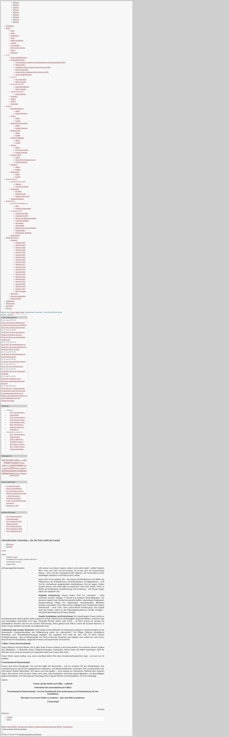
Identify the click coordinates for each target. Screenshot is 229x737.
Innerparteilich (15, 235)
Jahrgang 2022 (20, 252)
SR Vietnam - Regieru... (17, 444)
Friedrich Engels (20, 194)
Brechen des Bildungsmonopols (25, 218)
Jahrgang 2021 (20, 255)
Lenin (21, 460)
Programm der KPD (21, 70)
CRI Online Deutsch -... (17, 442)
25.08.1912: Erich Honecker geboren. (13, 361)
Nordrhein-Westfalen (17, 138)
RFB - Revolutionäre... (17, 425)
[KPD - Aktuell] (6, 727)
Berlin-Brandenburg (17, 109)
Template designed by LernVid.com (29, 734)
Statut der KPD (20, 65)
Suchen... (4, 315)
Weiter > (9, 720)
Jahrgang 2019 (20, 260)
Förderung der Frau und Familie (25, 228)
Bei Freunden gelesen (18, 48)
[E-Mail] (9, 547)
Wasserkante (15, 172)
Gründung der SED (21, 213)
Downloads (14, 104)
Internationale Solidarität (23, 233)
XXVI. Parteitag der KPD (14, 531)
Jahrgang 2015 (20, 269)
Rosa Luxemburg (20, 468)
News (17, 206)
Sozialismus (21, 471)
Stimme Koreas (15, 437)
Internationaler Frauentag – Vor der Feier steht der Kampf (31, 540)
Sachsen (13, 145)
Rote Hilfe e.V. (14, 429)
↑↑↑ (2, 732)
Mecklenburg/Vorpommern (19, 123)
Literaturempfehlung (17, 199)
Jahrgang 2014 (20, 272)
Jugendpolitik (19, 225)
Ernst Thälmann (21, 473)
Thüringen (14, 165)
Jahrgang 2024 (20, 247)
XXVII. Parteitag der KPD (14, 529)
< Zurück (9, 717)
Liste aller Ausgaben (22, 186)
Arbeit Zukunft (14, 415)
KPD (12, 468)
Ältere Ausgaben (20, 291)
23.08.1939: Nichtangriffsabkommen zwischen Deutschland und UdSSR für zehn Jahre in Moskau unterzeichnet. (13, 325)
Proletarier (15, 463)
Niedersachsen (16, 130)
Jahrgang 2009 (20, 284)
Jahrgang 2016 (20, 267)
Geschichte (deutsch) (22, 87)
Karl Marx (18, 191)
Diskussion (14, 53)
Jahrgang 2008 (20, 286)
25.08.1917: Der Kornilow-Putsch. (12, 366)
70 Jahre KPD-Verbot (13, 486)
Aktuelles (18, 184)
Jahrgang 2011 (20, 279)
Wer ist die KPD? (20, 79)
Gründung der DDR (21, 216)
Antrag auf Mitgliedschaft (19, 57)
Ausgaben (14, 240)
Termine (13, 101)
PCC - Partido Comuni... (17, 447)
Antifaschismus (8, 473)
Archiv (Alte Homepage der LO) (25, 160)
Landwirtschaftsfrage (22, 221)
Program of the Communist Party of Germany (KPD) (32, 72)
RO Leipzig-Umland (21, 150)
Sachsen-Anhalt (16, 155)
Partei (12, 31)
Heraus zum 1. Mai (12, 505)
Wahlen (13, 99)
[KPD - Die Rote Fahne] (20, 727)
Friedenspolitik (20, 230)
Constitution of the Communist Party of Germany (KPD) (33, 67)
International (15, 36)
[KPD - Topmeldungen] (65, 727)
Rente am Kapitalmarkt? (14, 488)
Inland (13, 33)
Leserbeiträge (15, 45)
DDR (24, 460)
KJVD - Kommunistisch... (18, 417)
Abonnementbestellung (18, 296)
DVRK (13, 38)
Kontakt (17, 121)
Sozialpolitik (19, 223)
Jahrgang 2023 (20, 250)
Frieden (7, 463)
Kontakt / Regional (21, 113)
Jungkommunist (20, 94)
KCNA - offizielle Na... (17, 439)
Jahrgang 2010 (20, 281)
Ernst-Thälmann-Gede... (17, 420)
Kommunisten (16, 465)
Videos (13, 50)
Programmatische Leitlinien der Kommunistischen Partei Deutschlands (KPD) (40, 62)
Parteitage (14, 96)
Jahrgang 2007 (20, 289)
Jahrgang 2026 (20, 243)
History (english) (20, 89)
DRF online (14, 294)
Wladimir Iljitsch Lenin (22, 196)
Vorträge (13, 43)
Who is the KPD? (20, 82)
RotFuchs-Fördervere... (17, 427)
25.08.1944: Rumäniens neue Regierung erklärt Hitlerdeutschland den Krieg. (13, 381)
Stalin (8, 465)
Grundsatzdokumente (18, 60)
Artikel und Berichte (17, 40)
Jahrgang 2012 (20, 277)
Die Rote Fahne (12, 460)
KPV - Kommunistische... (18, 434)
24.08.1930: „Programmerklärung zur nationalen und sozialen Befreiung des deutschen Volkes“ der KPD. (13, 347)
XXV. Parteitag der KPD (13, 526)
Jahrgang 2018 (20, 262)
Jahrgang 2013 (20, 274)
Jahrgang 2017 (20, 264)
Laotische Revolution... (17, 449)
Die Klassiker (15, 189)
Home (13, 312)
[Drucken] (10, 544)
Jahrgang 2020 (20, 257)
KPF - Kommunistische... (18, 412)
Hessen (13, 116)
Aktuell (17, 111)
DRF (4, 460)
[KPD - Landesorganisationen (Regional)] (43, 727)
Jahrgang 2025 (20, 245)
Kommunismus (9, 470)
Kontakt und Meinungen (23, 208)
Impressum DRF (16, 298)
